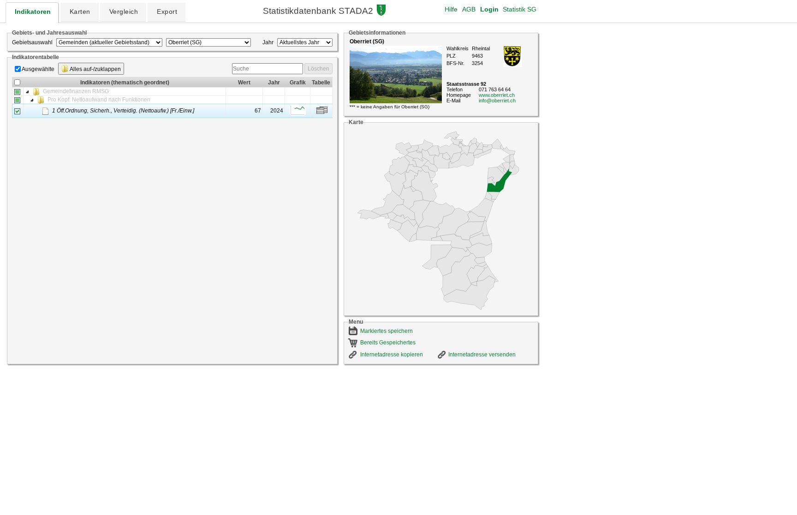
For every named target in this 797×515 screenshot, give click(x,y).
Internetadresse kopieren (391, 354)
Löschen (318, 68)
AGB (469, 9)
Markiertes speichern (386, 331)
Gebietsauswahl (32, 42)
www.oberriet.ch (497, 95)
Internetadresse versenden (482, 354)
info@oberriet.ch (497, 100)
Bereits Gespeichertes (388, 342)
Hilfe (451, 9)
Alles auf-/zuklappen (95, 69)
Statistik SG (519, 9)
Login (489, 9)
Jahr (268, 42)
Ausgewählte (38, 69)
